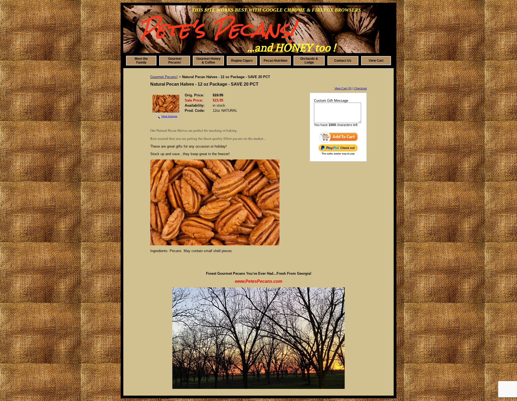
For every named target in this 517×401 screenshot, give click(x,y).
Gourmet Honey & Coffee (208, 60)
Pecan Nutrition (275, 60)
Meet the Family (141, 60)
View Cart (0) (343, 88)
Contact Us (342, 60)
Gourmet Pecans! (174, 60)
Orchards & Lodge (309, 60)
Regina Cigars (242, 60)
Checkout (360, 88)
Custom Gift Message (331, 101)
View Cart (376, 60)
